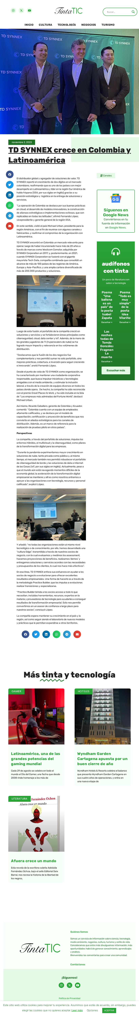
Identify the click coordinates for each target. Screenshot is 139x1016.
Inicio (29, 24)
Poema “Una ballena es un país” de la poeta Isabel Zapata (107, 305)
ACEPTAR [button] (109, 1010)
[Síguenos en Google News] (115, 198)
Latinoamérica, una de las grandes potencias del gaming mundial (35, 758)
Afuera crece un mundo (33, 861)
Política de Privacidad (69, 998)
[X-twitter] (21, 10)
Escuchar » (106, 322)
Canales (107, 175)
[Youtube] (29, 10)
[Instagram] (13, 10)
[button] (10, 174)
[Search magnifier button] (133, 11)
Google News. (117, 227)
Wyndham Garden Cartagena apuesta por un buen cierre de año (102, 758)
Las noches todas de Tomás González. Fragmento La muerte (108, 344)
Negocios (88, 24)
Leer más (77, 1010)
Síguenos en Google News (115, 212)
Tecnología (67, 24)
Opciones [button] (92, 1010)
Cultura (45, 24)
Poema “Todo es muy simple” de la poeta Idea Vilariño (124, 305)
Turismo (108, 24)
